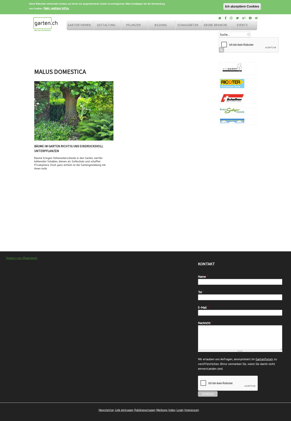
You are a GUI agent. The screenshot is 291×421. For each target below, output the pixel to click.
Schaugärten (188, 25)
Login (180, 410)
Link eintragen (124, 410)
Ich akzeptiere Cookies (242, 6)
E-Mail (203, 307)
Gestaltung (106, 25)
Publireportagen (144, 410)
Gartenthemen (79, 25)
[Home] (220, 18)
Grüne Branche (215, 25)
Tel (201, 292)
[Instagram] (231, 18)
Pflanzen (133, 25)
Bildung (161, 25)
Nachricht (205, 323)
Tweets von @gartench (21, 258)
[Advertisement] (145, 219)
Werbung (161, 410)
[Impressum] (250, 18)
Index (172, 410)
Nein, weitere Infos (56, 8)
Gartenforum (264, 359)
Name (203, 276)
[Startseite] (45, 29)
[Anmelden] (256, 18)
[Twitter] (238, 18)
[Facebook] (226, 18)
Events (242, 25)
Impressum (191, 410)
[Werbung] (244, 18)
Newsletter (106, 410)
